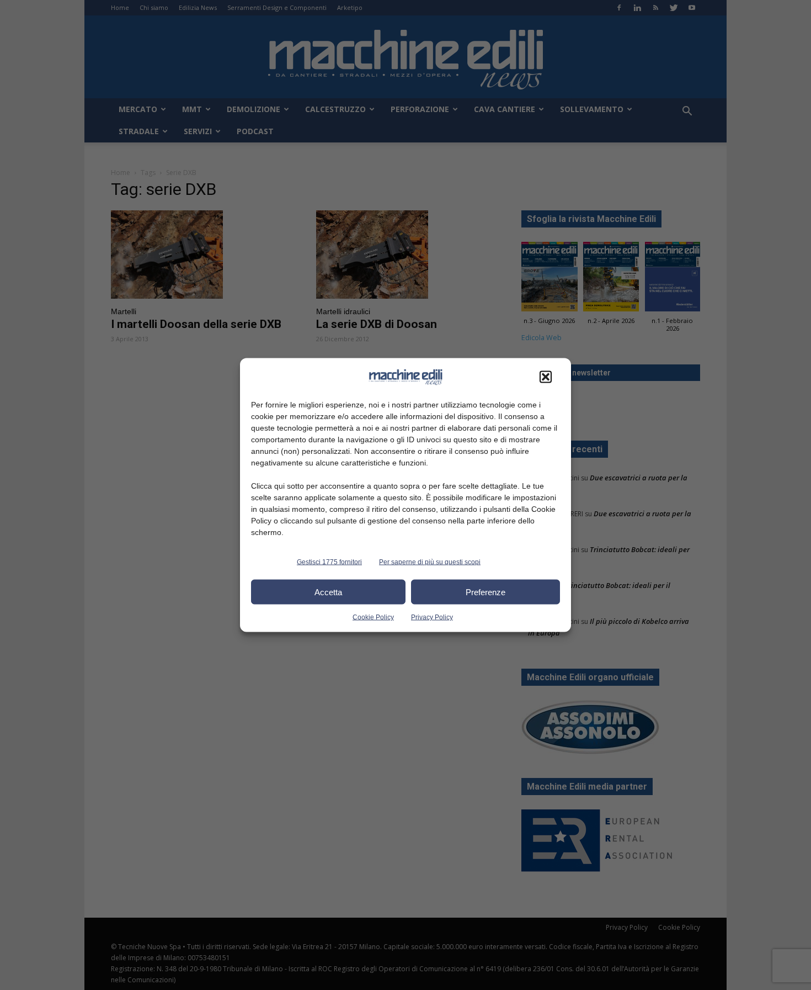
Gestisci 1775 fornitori (329, 562)
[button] (545, 377)
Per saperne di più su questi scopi (430, 562)
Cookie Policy (373, 617)
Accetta (328, 591)
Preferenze (485, 591)
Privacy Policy (432, 617)
